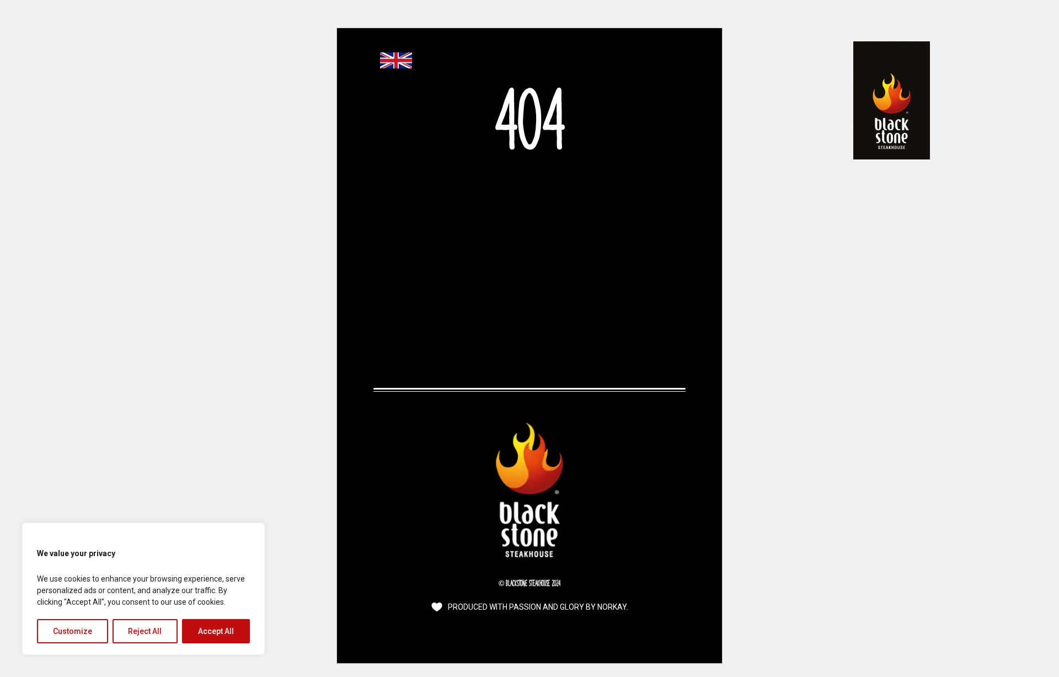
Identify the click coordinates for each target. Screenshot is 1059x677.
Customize (72, 631)
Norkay (612, 607)
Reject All (145, 631)
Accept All (216, 631)
